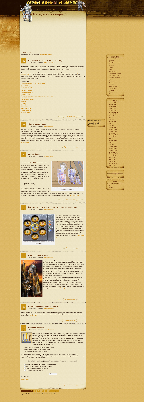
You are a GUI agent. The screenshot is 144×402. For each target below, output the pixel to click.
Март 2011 (112, 123)
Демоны (111, 66)
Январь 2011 (112, 127)
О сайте (37, 9)
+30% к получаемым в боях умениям (37, 368)
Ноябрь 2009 (113, 150)
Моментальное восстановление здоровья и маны (41, 364)
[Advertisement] (53, 34)
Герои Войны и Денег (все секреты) (44, 14)
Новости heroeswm (49, 126)
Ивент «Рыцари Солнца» (38, 255)
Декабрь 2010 (113, 129)
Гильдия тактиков (26, 98)
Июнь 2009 (112, 159)
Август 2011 (112, 114)
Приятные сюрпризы (36, 327)
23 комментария (70, 248)
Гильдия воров (25, 94)
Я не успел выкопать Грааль (34, 371)
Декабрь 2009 (113, 148)
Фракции (50, 156)
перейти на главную (46, 54)
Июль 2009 (112, 158)
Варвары (111, 60)
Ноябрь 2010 (113, 131)
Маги (110, 69)
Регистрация (112, 186)
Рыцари (46, 156)
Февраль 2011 (113, 125)
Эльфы (111, 92)
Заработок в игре (26, 108)
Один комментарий (69, 147)
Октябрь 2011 (113, 110)
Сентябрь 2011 (113, 112)
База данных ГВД (72, 9)
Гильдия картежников (27, 99)
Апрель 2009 (113, 163)
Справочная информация (113, 85)
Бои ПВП (23, 105)
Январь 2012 (113, 104)
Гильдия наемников (27, 92)
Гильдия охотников (26, 90)
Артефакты (24, 85)
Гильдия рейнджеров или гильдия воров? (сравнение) (37, 96)
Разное (111, 79)
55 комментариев (70, 117)
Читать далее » (25, 112)
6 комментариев (70, 385)
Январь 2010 (113, 146)
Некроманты (112, 71)
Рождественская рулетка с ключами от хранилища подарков (52, 207)
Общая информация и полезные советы (33, 83)
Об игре (61, 9)
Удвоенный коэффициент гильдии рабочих (39, 366)
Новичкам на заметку (49, 62)
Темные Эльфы (113, 88)
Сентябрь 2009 (113, 154)
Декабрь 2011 (113, 106)
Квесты (111, 67)
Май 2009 (112, 161)
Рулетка (23, 101)
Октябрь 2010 (113, 133)
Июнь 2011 (112, 118)
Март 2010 (112, 142)
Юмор (110, 94)
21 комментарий (70, 200)
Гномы (111, 64)
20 (45, 391)
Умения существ (26, 110)
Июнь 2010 (112, 139)
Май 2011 (112, 119)
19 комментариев (70, 299)
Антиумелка (24, 107)
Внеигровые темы (114, 62)
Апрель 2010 (113, 140)
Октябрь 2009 (113, 152)
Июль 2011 (112, 116)
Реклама (83, 9)
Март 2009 (112, 165)
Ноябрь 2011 (113, 108)
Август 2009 (112, 156)
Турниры (23, 103)
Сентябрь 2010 (113, 135)
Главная (29, 9)
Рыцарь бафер (33, 154)
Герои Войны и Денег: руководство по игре (45, 60)
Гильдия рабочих (26, 89)
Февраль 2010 (113, 144)
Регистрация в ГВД (49, 9)
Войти (111, 188)
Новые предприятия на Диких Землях (43, 306)
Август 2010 (112, 137)
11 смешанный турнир (37, 124)
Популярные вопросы (115, 77)
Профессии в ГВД (26, 87)
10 (43, 391)
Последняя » (54, 391)
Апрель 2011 (112, 121)
